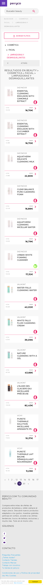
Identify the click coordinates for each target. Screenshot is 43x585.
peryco (15, 3)
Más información (18, 583)
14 (25, 480)
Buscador (8, 19)
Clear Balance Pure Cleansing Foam (26, 192)
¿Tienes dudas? (8, 557)
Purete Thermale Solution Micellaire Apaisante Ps (24, 424)
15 (29, 480)
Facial (10, 50)
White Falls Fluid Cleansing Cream (26, 323)
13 (21, 480)
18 (15, 483)
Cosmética (24, 19)
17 (37, 480)
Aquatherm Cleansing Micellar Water (26, 224)
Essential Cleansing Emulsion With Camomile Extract (25, 96)
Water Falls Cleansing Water (27, 289)
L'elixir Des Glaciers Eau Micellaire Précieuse (24, 390)
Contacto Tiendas (9, 560)
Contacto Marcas (9, 563)
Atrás (17, 63)
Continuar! (35, 581)
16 (33, 480)
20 (24, 483)
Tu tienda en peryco (10, 568)
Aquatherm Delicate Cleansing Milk (25, 159)
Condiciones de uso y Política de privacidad (21, 573)
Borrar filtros (21, 36)
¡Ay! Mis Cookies (9, 576)
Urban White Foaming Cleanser (24, 257)
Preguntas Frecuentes (11, 555)
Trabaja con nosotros (11, 565)
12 (17, 480)
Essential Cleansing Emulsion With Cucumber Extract (25, 129)
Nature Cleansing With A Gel (27, 356)
